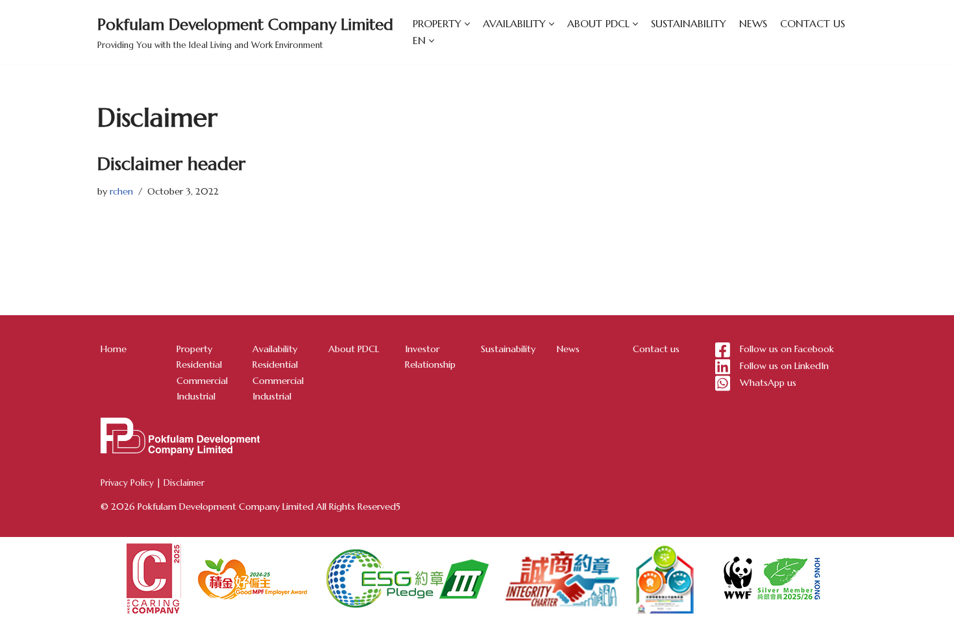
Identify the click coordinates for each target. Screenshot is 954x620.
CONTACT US (812, 23)
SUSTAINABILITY (688, 23)
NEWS (753, 23)
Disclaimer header (171, 163)
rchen (121, 191)
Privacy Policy (127, 482)
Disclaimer (184, 482)
